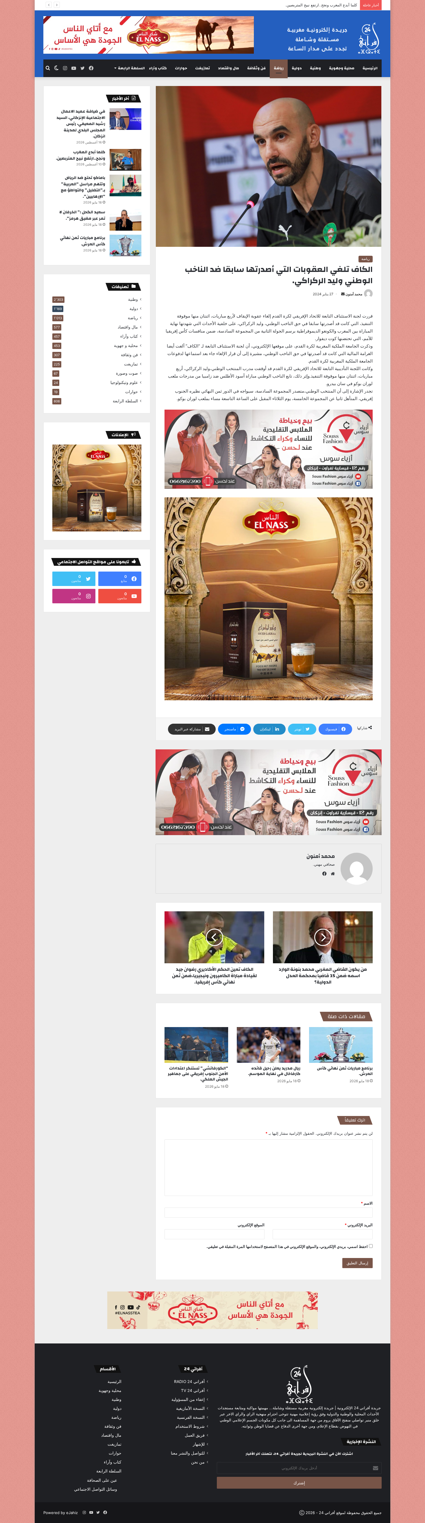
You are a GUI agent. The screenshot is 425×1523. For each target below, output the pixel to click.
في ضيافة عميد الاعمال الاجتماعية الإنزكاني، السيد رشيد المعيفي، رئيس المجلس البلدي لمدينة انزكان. (80, 124)
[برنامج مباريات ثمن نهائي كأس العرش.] (341, 1045)
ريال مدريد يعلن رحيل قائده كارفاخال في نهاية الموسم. (274, 1071)
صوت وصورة (127, 373)
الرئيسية (370, 68)
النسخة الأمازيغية (190, 1408)
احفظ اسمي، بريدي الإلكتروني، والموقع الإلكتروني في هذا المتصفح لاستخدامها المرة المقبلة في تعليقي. (287, 1246)
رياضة (279, 68)
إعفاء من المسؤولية (188, 1399)
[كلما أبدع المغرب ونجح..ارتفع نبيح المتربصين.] (125, 160)
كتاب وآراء (158, 68)
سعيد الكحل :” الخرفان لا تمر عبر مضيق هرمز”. (82, 215)
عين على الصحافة (102, 1480)
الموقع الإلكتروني (251, 1224)
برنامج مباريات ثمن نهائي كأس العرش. (345, 1071)
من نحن (198, 1462)
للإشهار (199, 1444)
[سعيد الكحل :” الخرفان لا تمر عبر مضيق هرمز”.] (125, 220)
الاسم (367, 1203)
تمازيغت (202, 68)
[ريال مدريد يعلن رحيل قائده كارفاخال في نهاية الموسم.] (268, 1045)
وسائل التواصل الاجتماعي (95, 1489)
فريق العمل (195, 1435)
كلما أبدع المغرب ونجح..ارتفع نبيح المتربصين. (80, 155)
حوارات (181, 68)
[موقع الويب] (331, 873)
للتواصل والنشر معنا (188, 1453)
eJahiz (72, 1512)
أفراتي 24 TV (193, 1390)
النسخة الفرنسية (191, 1417)
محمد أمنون (353, 294)
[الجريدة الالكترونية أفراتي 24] (328, 38)
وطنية (315, 68)
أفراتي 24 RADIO (189, 1381)
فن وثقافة (256, 68)
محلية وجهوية (341, 68)
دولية (297, 68)
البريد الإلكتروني (359, 1224)
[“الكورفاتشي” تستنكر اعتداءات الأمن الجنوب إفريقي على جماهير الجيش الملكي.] (196, 1045)
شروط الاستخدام (190, 1426)
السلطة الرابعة (131, 68)
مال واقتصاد (228, 68)
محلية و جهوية (126, 345)
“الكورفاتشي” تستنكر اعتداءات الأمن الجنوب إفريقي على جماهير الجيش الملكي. (198, 1074)
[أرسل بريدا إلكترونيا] (343, 294)
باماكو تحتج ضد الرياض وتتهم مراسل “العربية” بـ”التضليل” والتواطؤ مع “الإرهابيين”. (292, 5)
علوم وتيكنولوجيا (124, 382)
